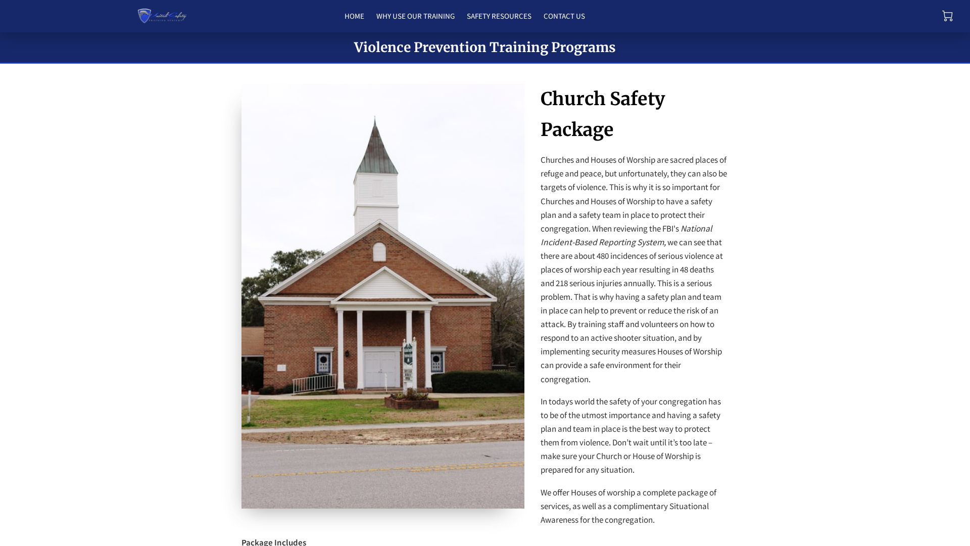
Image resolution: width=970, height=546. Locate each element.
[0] (947, 16)
